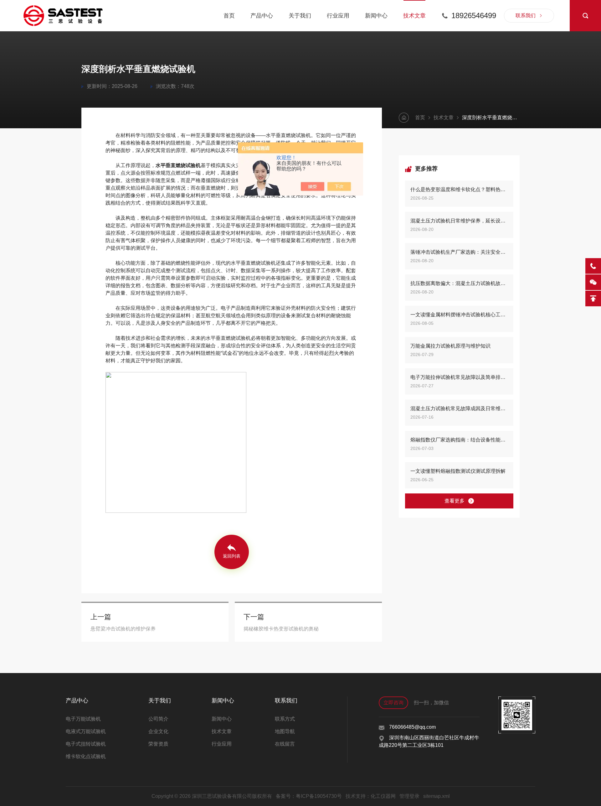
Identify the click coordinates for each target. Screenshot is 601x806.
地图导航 (285, 731)
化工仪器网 (383, 796)
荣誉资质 (158, 744)
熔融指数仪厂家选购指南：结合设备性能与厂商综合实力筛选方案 (459, 439)
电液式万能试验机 (86, 731)
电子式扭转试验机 (86, 744)
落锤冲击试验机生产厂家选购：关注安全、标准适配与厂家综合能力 (459, 252)
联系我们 (526, 15)
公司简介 (158, 719)
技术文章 (414, 16)
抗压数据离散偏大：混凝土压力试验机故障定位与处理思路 (459, 283)
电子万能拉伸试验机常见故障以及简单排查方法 (459, 377)
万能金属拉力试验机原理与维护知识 (450, 346)
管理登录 (409, 796)
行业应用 (338, 16)
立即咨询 (393, 702)
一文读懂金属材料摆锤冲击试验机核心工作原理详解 (459, 314)
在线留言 (285, 744)
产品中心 (261, 16)
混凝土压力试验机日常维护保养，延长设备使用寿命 (459, 220)
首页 (229, 16)
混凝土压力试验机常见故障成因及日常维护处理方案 (459, 408)
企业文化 (158, 731)
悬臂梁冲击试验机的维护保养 (123, 628)
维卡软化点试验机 (86, 756)
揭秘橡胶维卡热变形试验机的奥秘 (281, 628)
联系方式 (285, 719)
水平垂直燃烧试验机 (178, 165)
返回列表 (231, 556)
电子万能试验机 (83, 719)
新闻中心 (376, 16)
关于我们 (300, 16)
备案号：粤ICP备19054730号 (309, 796)
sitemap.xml (436, 796)
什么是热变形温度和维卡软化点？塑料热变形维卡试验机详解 (459, 189)
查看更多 (454, 500)
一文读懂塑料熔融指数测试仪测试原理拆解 (458, 471)
